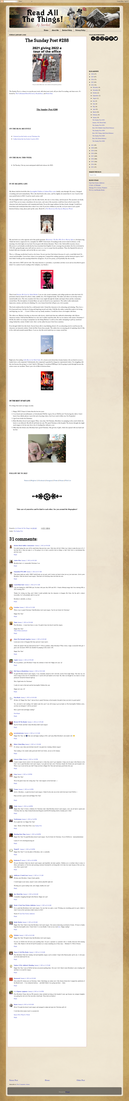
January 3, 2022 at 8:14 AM (43, 905)
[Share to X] (45, 528)
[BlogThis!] (44, 528)
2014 (92, 164)
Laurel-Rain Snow (19, 585)
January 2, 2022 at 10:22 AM (37, 671)
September (96, 95)
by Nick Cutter (31, 360)
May (94, 106)
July (94, 101)
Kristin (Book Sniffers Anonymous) (24, 545)
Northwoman (17, 819)
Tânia (15, 622)
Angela (16, 660)
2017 (92, 156)
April (94, 109)
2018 (92, 153)
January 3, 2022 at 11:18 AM (37, 952)
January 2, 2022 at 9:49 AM (38, 639)
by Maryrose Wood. (59, 209)
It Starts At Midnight (94, 185)
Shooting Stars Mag (19, 834)
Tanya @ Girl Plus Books (21, 952)
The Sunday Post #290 (98, 130)
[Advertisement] (47, 1063)
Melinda (16, 935)
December (95, 87)
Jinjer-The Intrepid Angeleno (22, 639)
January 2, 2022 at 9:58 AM (25, 660)
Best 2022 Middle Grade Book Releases (103, 128)
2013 (92, 167)
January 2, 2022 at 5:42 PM (29, 819)
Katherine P (17, 860)
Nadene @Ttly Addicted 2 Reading (24, 965)
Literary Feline (18, 759)
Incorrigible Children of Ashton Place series (43, 191)
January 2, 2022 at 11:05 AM (35, 722)
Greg (15, 774)
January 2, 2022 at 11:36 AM (33, 744)
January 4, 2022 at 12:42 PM (36, 991)
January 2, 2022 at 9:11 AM (32, 585)
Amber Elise (17, 560)
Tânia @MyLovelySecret (20, 631)
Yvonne (16, 789)
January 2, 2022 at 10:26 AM (29, 697)
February (95, 115)
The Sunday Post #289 (98, 136)
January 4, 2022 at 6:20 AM (28, 978)
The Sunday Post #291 (98, 125)
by (58, 239)
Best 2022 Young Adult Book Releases (103, 133)
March (95, 112)
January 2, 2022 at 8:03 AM (29, 560)
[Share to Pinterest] (49, 528)
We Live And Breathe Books (97, 190)
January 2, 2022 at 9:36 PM (27, 849)
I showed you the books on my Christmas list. (26, 136)
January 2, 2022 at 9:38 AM (25, 622)
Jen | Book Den (18, 894)
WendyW (17, 849)
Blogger (68, 1092)
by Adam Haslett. (27, 294)
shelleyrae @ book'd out (21, 875)
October (95, 93)
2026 (92, 74)
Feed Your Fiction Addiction (27, 914)
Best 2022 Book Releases (99, 138)
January (95, 117)
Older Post (81, 1080)
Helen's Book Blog (19, 744)
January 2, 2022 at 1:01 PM (30, 759)
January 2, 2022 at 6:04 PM (33, 834)
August (95, 98)
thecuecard (17, 978)
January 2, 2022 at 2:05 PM (24, 774)
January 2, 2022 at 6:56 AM (42, 545)
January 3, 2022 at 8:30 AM (29, 922)
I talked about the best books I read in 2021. (26, 139)
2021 (92, 145)
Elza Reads (17, 697)
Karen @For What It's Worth (22, 1015)
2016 (92, 159)
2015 (92, 161)
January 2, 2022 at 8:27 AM (34, 572)
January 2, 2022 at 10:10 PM (29, 860)
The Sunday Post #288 (98, 141)
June (94, 104)
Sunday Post (38, 826)
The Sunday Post (18, 531)
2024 (92, 79)
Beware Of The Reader (20, 722)
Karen (15, 1004)
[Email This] (42, 528)
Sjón (72, 239)
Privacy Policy (80, 30)
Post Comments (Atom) (23, 1084)
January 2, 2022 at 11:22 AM (32, 733)
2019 (92, 150)
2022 (92, 85)
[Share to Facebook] (47, 528)
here (59, 927)
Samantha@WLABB (20, 572)
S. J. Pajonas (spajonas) (21, 991)
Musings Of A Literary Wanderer (98, 188)
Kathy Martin (18, 922)
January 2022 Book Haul (99, 122)
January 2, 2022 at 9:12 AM (27, 607)
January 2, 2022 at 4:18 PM (26, 789)
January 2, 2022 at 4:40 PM (25, 806)
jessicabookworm (19, 733)
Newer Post (13, 1080)
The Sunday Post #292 (98, 120)
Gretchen (16, 607)
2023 (92, 82)
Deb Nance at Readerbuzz (21, 671)
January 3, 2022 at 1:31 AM (35, 875)
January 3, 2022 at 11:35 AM (42, 965)
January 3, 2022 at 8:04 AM (30, 894)
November (95, 90)
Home (46, 30)
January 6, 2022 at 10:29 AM (26, 1004)
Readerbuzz (39, 93)
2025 (92, 77)
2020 (92, 148)
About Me (55, 30)
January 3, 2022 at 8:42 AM (26, 935)
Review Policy (67, 30)
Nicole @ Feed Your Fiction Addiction (25, 905)
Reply (15, 554)
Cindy (15, 806)
